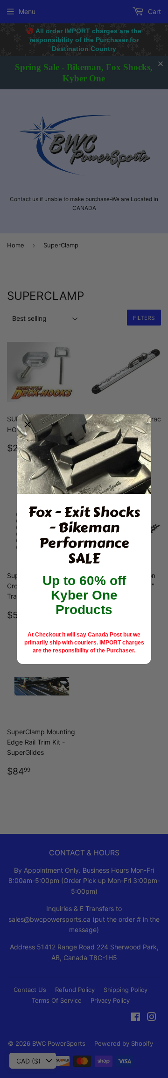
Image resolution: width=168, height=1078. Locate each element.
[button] (27, 425)
